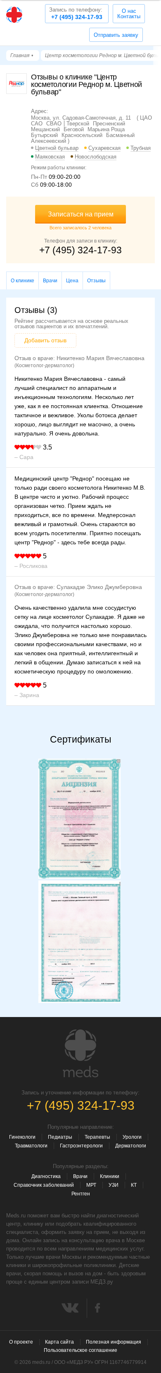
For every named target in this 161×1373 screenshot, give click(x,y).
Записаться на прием (81, 214)
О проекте (21, 1342)
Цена (72, 281)
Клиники (109, 1176)
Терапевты (97, 1137)
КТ (134, 1185)
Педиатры (60, 1137)
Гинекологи (22, 1137)
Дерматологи (130, 1146)
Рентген (80, 1194)
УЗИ (113, 1185)
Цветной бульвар (56, 148)
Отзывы (96, 281)
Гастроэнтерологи (81, 1146)
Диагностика (46, 1176)
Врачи (50, 281)
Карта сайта (59, 1342)
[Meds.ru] (80, 1053)
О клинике (22, 281)
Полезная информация (113, 1342)
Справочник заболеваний (44, 1185)
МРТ (91, 1185)
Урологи (132, 1137)
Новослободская (95, 157)
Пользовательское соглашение (80, 1350)
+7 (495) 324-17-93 (75, 13)
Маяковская (50, 157)
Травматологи (31, 1146)
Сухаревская (104, 148)
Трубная (140, 148)
